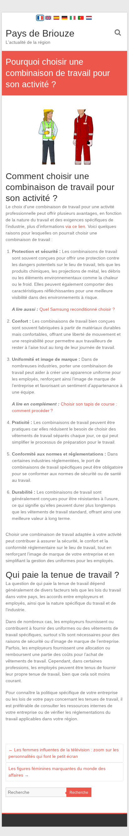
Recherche (79, 792)
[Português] (81, 18)
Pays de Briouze (40, 33)
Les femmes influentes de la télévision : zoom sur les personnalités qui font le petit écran (63, 753)
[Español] (56, 18)
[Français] (40, 18)
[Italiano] (73, 18)
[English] (48, 18)
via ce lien (75, 226)
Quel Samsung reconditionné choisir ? (77, 309)
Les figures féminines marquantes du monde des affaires (57, 772)
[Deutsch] (64, 18)
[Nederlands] (89, 18)
